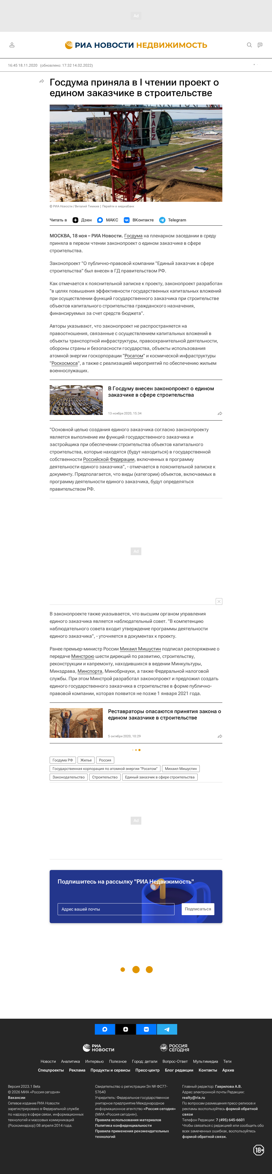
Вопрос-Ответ (175, 1061)
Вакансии (16, 1097)
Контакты (208, 1070)
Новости (48, 1061)
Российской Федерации (108, 459)
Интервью (94, 1061)
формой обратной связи (204, 1136)
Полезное (118, 1061)
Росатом (134, 355)
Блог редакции (179, 1070)
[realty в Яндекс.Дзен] (126, 1029)
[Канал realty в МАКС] (105, 1029)
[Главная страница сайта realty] (136, 45)
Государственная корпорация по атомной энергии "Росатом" (105, 768)
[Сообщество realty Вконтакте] (146, 1029)
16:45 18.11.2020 (22, 65)
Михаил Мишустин (140, 649)
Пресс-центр (147, 1070)
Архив (228, 1070)
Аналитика (70, 1061)
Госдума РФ (63, 760)
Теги (227, 1061)
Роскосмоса (65, 363)
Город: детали (144, 1061)
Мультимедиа (205, 1061)
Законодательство (69, 777)
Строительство (105, 777)
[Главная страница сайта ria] (96, 45)
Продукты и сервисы (110, 1070)
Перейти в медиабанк (118, 206)
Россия (105, 760)
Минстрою (82, 656)
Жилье (86, 760)
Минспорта (90, 671)
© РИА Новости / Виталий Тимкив (74, 206)
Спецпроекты (51, 1070)
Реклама (77, 1070)
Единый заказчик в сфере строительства (160, 777)
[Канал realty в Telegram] (167, 1029)
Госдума (133, 235)
